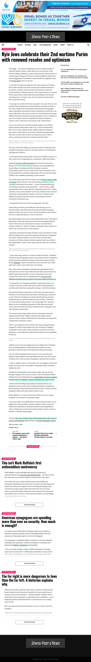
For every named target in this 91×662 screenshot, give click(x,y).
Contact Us (70, 45)
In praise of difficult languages (70, 97)
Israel (35, 45)
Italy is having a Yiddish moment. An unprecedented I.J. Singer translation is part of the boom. (74, 90)
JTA (14, 69)
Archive (55, 45)
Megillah (17, 263)
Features (20, 45)
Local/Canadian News (45, 45)
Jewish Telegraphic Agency (46, 421)
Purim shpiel (16, 81)
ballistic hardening (20, 545)
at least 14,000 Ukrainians (25, 163)
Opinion (62, 45)
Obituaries (28, 45)
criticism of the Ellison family (30, 475)
